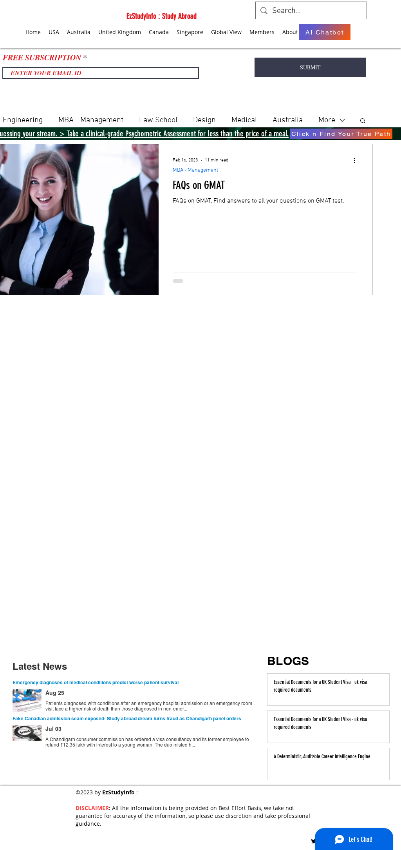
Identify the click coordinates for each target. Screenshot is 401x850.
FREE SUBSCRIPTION (42, 57)
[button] (363, 121)
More (326, 120)
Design (204, 120)
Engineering (23, 120)
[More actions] (357, 160)
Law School (158, 120)
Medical (244, 120)
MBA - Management (90, 120)
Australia (288, 120)
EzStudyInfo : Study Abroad (161, 16)
